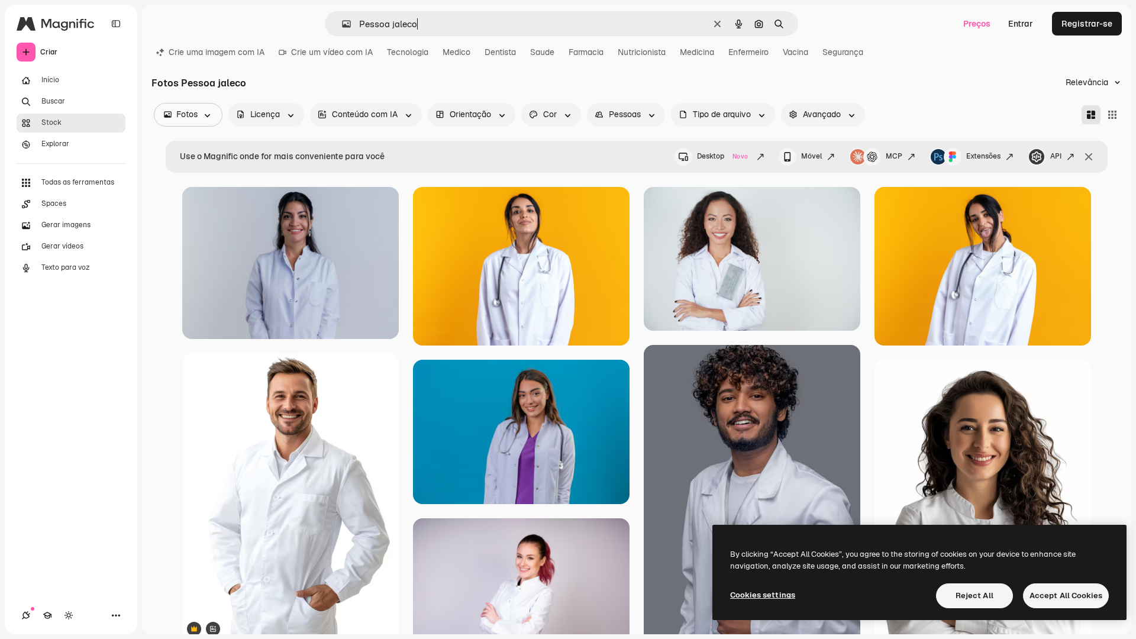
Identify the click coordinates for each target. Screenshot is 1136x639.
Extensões (983, 156)
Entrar (1020, 23)
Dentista (500, 52)
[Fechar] (1088, 157)
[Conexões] (26, 615)
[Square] (1112, 114)
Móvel (811, 156)
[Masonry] (1091, 114)
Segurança (842, 52)
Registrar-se (1086, 23)
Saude (542, 52)
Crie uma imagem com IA (216, 52)
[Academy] (47, 615)
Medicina (697, 52)
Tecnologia (407, 52)
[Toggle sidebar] (115, 23)
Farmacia (586, 52)
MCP (894, 156)
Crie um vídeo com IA (332, 52)
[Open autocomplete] (341, 24)
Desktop (722, 156)
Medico (456, 52)
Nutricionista (642, 52)
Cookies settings (762, 595)
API (1055, 156)
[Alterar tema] (68, 615)
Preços (976, 23)
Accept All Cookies (1066, 595)
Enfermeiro (748, 52)
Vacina (795, 52)
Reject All (974, 595)
